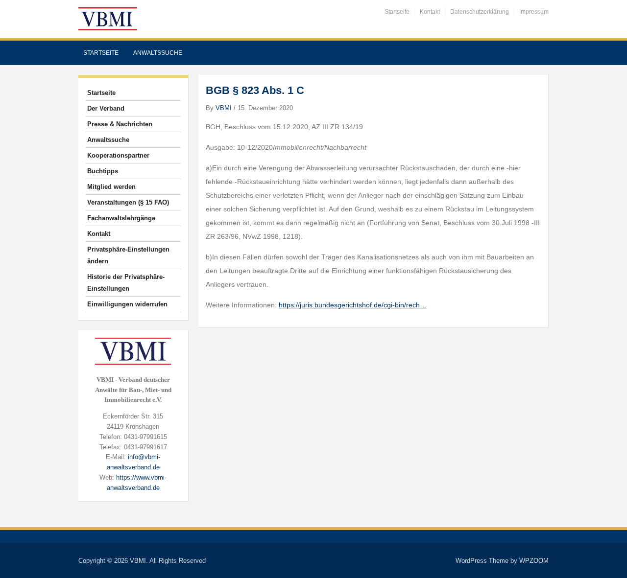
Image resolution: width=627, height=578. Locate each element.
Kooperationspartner (118, 155)
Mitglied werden (111, 186)
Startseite (397, 11)
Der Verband (105, 108)
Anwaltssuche (157, 52)
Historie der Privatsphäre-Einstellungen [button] (126, 282)
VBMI (224, 108)
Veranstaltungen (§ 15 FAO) (128, 202)
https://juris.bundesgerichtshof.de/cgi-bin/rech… (353, 305)
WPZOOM (534, 560)
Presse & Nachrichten (119, 124)
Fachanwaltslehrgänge (121, 218)
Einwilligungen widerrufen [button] (127, 304)
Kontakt (430, 11)
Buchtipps (102, 171)
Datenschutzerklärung (479, 11)
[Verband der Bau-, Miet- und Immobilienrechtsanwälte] (107, 18)
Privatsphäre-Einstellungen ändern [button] (128, 255)
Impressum (534, 11)
